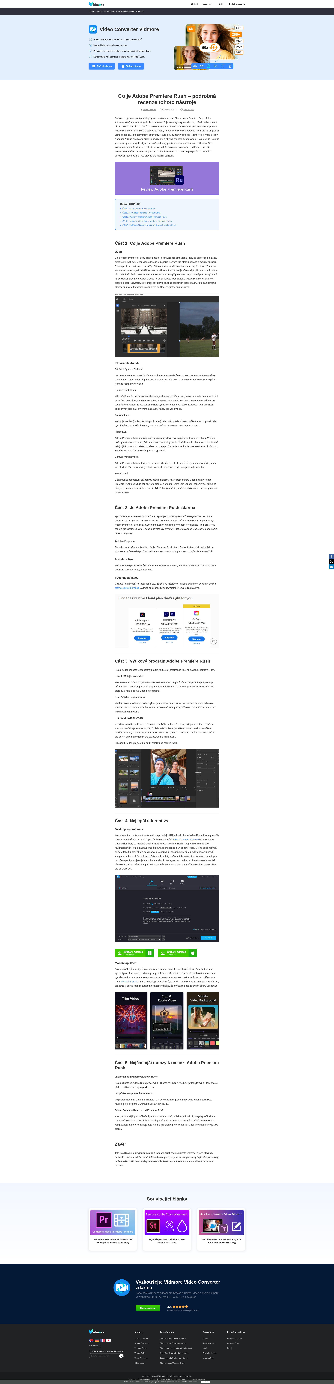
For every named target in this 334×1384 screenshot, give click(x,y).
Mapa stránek (208, 1358)
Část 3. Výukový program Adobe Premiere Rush (144, 217)
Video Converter (141, 1338)
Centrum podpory (234, 1338)
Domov (92, 11)
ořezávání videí (129, 981)
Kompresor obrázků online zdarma (174, 1358)
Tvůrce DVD (140, 1353)
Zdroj (221, 4)
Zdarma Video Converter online (173, 1343)
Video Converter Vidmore (129, 29)
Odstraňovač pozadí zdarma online (174, 1353)
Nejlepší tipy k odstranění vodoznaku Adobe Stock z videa (167, 1241)
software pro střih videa (127, 588)
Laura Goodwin (149, 110)
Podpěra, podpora (237, 4)
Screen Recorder (142, 1343)
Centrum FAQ (233, 1343)
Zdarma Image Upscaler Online (173, 1363)
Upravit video (109, 11)
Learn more (193, 1382)
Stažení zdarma (104, 66)
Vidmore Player (141, 1348)
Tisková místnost (209, 1353)
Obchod (194, 4)
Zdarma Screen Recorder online (173, 1338)
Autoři (205, 1348)
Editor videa (139, 1363)
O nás (205, 1338)
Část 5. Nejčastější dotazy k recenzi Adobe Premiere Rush (149, 225)
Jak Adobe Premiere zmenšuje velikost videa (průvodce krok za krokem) (113, 1241)
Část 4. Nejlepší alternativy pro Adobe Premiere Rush (147, 221)
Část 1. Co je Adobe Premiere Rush (138, 208)
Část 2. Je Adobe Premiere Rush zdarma (141, 213)
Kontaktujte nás (209, 1343)
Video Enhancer (141, 1358)
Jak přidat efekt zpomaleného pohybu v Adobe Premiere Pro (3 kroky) (221, 1241)
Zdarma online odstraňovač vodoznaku (176, 1348)
